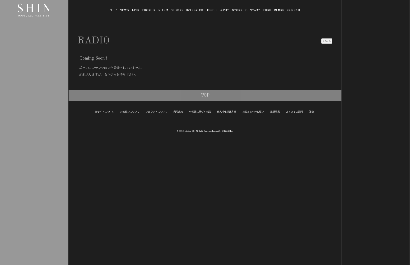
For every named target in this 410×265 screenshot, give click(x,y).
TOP (113, 10)
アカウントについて (156, 111)
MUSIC (163, 10)
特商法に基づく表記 (200, 111)
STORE (237, 10)
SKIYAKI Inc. (227, 131)
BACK (327, 41)
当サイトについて (104, 111)
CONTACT (252, 10)
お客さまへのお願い (253, 111)
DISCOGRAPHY (218, 10)
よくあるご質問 (294, 111)
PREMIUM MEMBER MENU (281, 10)
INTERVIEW (195, 10)
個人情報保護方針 (226, 111)
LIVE (135, 10)
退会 (311, 111)
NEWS (124, 10)
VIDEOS (177, 10)
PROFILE (148, 10)
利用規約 (178, 111)
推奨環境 (275, 111)
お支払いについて (129, 111)
